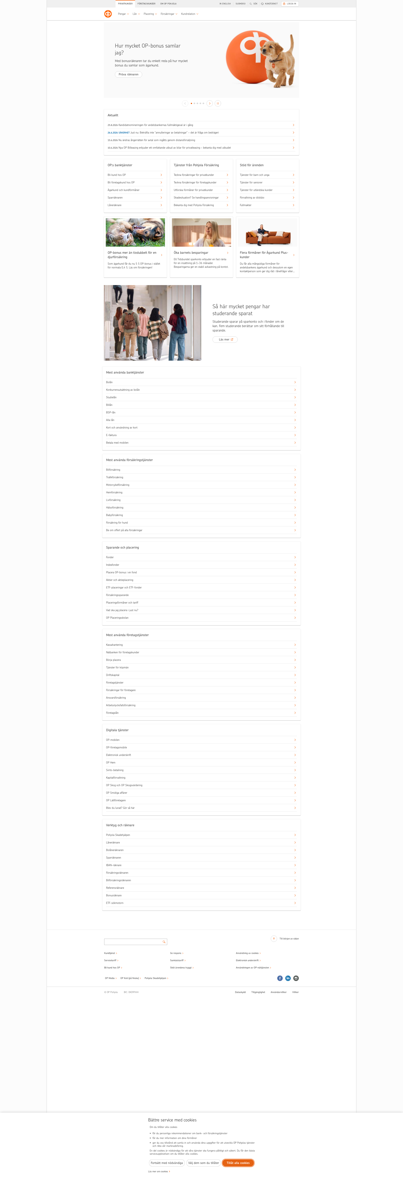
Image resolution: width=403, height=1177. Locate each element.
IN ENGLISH (225, 4)
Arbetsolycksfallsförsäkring (120, 705)
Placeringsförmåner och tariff (122, 602)
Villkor (295, 992)
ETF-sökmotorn (114, 903)
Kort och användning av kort (121, 427)
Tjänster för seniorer (251, 182)
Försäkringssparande (117, 595)
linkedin (288, 978)
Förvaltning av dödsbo (252, 197)
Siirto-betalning (114, 770)
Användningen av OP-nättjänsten (252, 967)
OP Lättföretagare (116, 800)
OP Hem (110, 762)
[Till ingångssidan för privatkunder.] (108, 14)
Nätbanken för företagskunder (122, 652)
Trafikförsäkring (114, 477)
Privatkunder (125, 4)
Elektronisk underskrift (118, 755)
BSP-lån (110, 412)
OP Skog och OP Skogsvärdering (124, 785)
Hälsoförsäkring (114, 507)
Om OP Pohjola (168, 4)
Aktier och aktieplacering (119, 579)
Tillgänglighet (258, 992)
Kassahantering (114, 644)
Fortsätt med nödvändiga (167, 1163)
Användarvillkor (279, 992)
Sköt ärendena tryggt (181, 967)
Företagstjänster (114, 682)
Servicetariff (110, 960)
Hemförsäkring (114, 492)
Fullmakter (245, 205)
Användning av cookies (247, 953)
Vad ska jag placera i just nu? (122, 610)
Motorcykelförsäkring (117, 484)
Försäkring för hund (117, 522)
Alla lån (110, 420)
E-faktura (111, 435)
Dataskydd (240, 992)
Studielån (111, 397)
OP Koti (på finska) (129, 978)
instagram (296, 978)
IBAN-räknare (113, 865)
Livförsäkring (113, 500)
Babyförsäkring (114, 515)
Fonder (110, 557)
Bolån (109, 382)
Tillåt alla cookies (238, 1163)
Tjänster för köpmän (117, 667)
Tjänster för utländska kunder (256, 190)
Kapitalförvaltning (115, 777)
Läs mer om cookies (158, 1171)
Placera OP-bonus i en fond (121, 572)
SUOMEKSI (241, 4)
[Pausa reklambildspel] (218, 103)
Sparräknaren (115, 197)
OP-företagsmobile (116, 747)
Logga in (291, 4)
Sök (255, 4)
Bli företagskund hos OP (121, 182)
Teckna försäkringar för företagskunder (195, 182)
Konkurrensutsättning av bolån (123, 389)
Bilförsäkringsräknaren (118, 880)
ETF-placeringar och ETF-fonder (124, 587)
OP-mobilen (112, 739)
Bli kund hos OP (117, 174)
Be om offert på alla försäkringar (124, 530)
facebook (280, 978)
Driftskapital (112, 675)
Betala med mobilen (117, 442)
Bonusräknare (114, 895)
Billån (109, 404)
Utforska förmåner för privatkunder (193, 190)
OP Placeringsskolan (117, 617)
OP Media (110, 978)
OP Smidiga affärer (116, 792)
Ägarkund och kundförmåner (123, 190)
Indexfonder (112, 564)
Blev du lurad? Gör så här (120, 807)
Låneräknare (114, 205)
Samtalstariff (177, 960)
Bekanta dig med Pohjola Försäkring (194, 205)
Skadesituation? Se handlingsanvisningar (196, 197)
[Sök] (164, 942)
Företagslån (112, 712)
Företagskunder (146, 4)
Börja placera (113, 659)
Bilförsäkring (113, 469)
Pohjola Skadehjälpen (118, 835)
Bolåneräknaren (115, 850)
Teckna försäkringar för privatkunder (194, 174)
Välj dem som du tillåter (203, 1163)
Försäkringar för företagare (121, 690)
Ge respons (175, 953)
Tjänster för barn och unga (254, 174)
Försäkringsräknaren (117, 872)
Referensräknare (115, 887)
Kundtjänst (271, 4)
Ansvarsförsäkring (116, 697)
